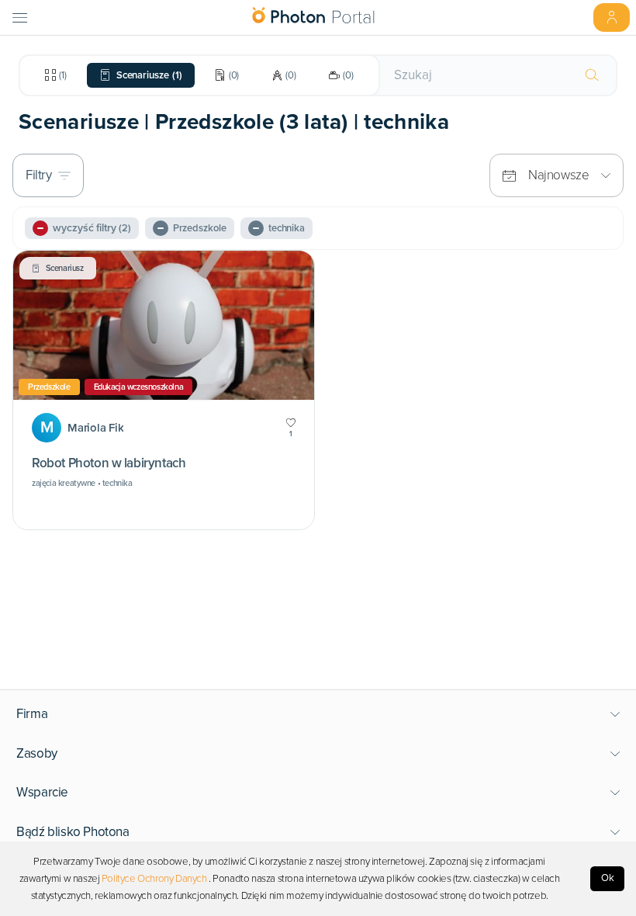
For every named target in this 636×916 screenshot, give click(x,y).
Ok (607, 878)
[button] (318, 714)
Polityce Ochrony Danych (154, 879)
